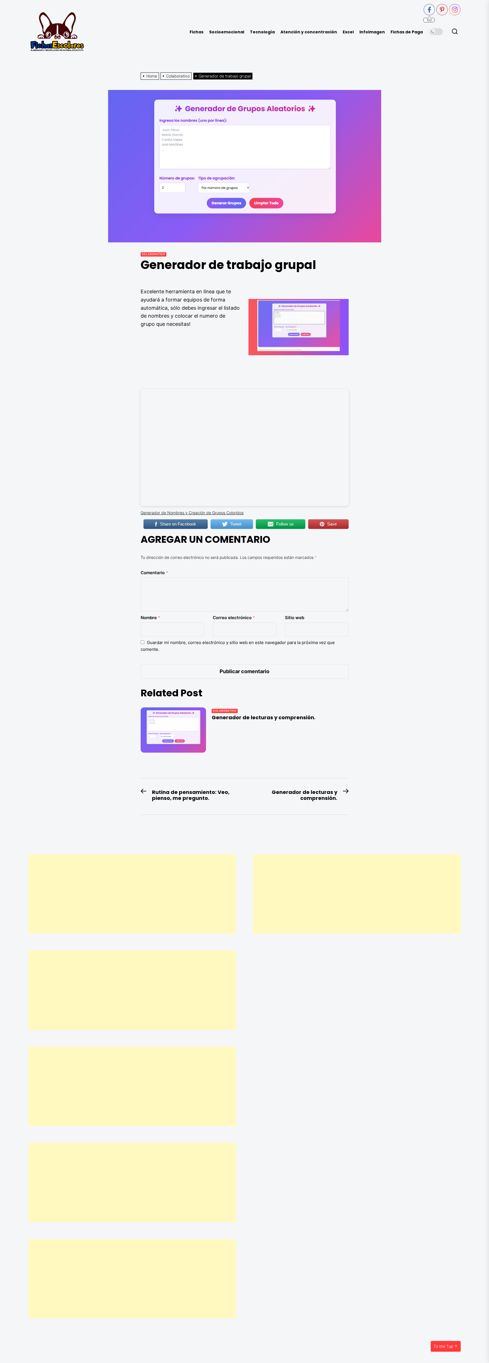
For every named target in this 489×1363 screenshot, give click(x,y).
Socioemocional (226, 32)
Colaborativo (154, 254)
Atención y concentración (308, 32)
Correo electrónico (234, 617)
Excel (348, 32)
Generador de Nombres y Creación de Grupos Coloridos (192, 512)
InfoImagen (372, 32)
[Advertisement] (132, 894)
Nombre (150, 617)
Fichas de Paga (407, 32)
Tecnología (262, 32)
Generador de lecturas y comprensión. (264, 717)
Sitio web (294, 617)
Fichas (196, 32)
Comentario (154, 572)
